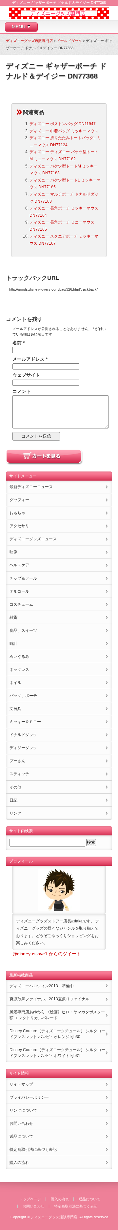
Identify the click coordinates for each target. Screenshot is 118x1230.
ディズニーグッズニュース (33, 539)
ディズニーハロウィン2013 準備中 (42, 986)
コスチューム (21, 604)
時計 (13, 643)
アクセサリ (19, 526)
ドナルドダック (69, 41)
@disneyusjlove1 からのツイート (46, 953)
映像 (13, 552)
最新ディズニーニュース (31, 487)
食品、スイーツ (23, 630)
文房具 (15, 708)
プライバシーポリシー (29, 1097)
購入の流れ (19, 1162)
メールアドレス (30, 359)
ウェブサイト (26, 375)
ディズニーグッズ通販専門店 (29, 41)
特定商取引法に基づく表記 (33, 1149)
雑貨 (13, 617)
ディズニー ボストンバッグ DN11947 (63, 124)
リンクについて (23, 1110)
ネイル (15, 682)
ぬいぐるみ (19, 656)
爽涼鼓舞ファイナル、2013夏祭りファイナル (49, 999)
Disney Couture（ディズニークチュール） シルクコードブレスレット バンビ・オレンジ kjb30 (57, 1034)
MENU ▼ (21, 26)
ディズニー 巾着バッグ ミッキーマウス (64, 131)
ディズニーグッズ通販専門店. (54, 1217)
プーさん (17, 761)
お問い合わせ (21, 1123)
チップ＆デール (23, 578)
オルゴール (19, 591)
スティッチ (19, 774)
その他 (15, 787)
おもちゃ (17, 513)
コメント (21, 391)
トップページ (30, 1199)
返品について (21, 1136)
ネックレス (19, 669)
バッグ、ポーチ (23, 695)
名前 (18, 342)
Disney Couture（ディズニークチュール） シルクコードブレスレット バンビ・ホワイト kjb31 (57, 1053)
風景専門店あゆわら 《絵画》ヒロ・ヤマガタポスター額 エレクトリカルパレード (57, 1015)
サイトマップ (21, 1084)
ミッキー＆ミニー (25, 721)
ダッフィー (19, 500)
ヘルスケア (19, 565)
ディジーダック (23, 747)
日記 (13, 800)
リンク (15, 813)
